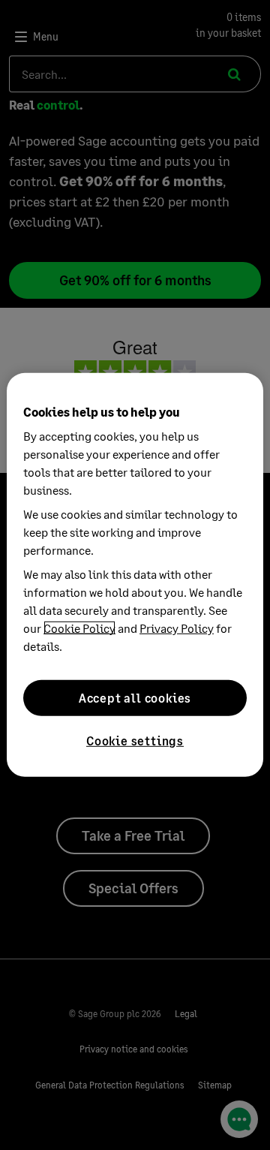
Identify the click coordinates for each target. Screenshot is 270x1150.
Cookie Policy (80, 628)
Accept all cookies (135, 698)
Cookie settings (135, 740)
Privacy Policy (177, 628)
